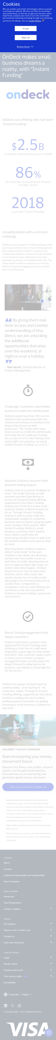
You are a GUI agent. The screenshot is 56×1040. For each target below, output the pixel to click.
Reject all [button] (26, 37)
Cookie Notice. (35, 20)
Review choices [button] (23, 46)
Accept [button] (26, 28)
